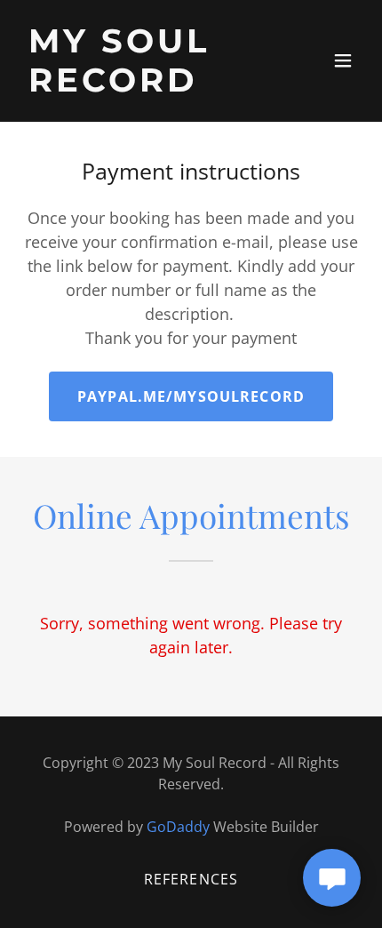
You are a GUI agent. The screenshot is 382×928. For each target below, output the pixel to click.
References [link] (191, 879)
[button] (343, 60)
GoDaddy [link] (178, 826)
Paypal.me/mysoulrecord (191, 396)
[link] (139, 85)
